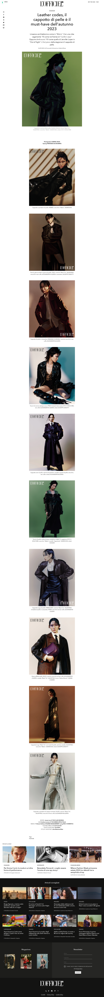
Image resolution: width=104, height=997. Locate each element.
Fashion (52, 10)
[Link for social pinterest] (55, 991)
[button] (48, 961)
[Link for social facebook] (48, 991)
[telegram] (4, 28)
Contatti (43, 994)
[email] (4, 12)
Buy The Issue (91, 2)
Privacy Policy (79, 968)
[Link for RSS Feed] (58, 991)
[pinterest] (4, 17)
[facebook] (4, 14)
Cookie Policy (59, 994)
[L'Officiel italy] (52, 4)
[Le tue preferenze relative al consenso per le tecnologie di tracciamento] (2, 2)
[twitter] (4, 22)
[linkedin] (4, 20)
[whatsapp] (4, 25)
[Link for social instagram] (51, 991)
